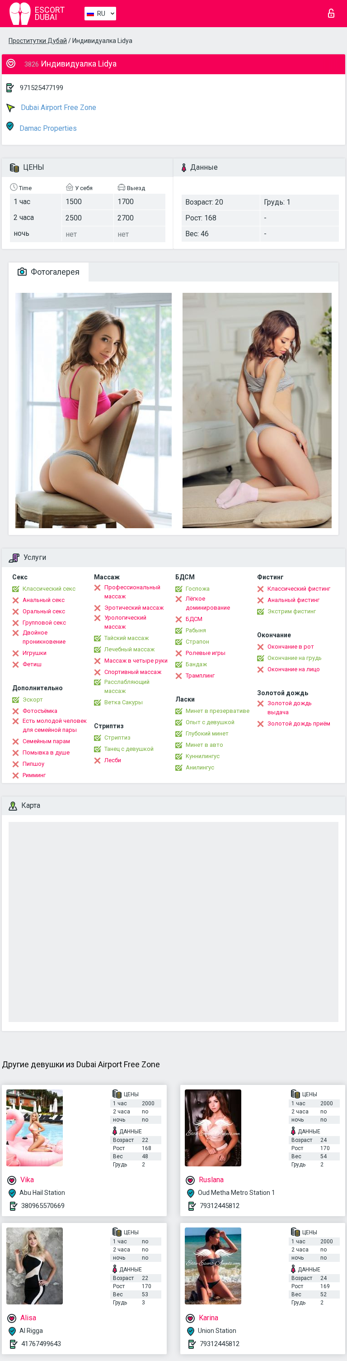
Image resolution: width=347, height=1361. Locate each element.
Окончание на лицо (293, 669)
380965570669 (43, 1206)
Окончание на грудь (294, 657)
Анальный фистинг (293, 600)
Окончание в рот (290, 646)
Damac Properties (47, 128)
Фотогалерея (54, 272)
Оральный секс (44, 611)
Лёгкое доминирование (208, 603)
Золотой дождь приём (298, 723)
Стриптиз (117, 737)
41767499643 (41, 1344)
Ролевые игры (205, 652)
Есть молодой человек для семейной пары (55, 725)
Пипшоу (33, 763)
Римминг (34, 775)
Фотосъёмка (40, 710)
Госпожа (198, 588)
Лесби (112, 760)
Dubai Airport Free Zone (57, 107)
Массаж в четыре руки (136, 660)
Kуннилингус (203, 756)
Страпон (197, 641)
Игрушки (35, 652)
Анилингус (200, 767)
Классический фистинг (298, 588)
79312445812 (219, 1206)
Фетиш (32, 664)
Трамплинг (200, 675)
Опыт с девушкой (210, 722)
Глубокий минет (207, 733)
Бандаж (196, 664)
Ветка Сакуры (123, 702)
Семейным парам (46, 741)
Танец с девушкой (129, 748)
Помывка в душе (46, 752)
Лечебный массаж (129, 649)
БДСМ (194, 619)
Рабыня (196, 630)
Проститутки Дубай (38, 40)
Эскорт (33, 699)
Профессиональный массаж (132, 592)
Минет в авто (204, 744)
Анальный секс (44, 600)
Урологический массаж (125, 622)
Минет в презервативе (217, 710)
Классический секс (49, 588)
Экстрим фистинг (291, 611)
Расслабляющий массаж (127, 686)
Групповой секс (44, 622)
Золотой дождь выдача (289, 708)
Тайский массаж (126, 638)
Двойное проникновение (44, 637)
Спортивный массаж (132, 672)
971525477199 (41, 88)
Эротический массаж (134, 607)
